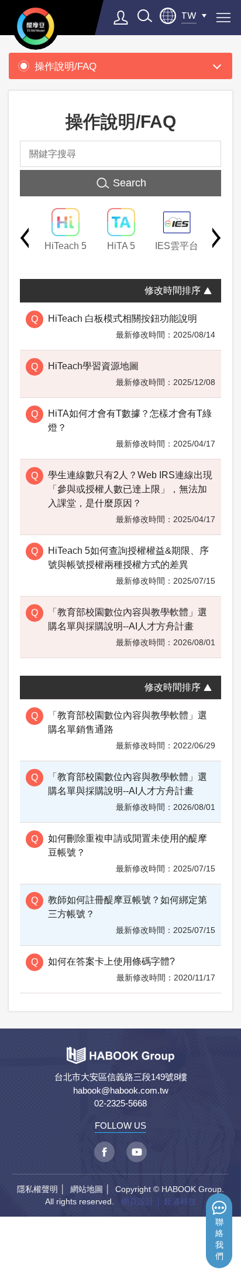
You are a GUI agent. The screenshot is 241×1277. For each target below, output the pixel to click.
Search (129, 183)
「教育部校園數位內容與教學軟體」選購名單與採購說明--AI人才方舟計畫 (127, 619)
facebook (104, 1152)
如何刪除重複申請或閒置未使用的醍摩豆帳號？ (127, 845)
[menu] (223, 17)
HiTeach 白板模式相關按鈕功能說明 (122, 318)
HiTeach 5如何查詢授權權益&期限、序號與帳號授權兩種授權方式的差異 (128, 558)
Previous (24, 237)
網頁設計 (137, 1201)
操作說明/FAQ (66, 66)
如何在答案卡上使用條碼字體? (111, 961)
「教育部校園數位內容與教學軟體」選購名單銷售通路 (127, 722)
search (144, 16)
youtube (136, 1152)
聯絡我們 (219, 1239)
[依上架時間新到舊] (208, 289)
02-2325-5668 (120, 1103)
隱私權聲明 (37, 1189)
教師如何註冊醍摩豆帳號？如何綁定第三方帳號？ (127, 907)
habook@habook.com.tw (120, 1090)
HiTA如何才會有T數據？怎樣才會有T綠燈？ (130, 420)
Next (216, 237)
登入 (121, 17)
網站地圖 (86, 1189)
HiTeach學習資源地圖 (93, 366)
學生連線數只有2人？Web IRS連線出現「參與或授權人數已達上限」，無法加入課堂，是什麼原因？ (130, 489)
